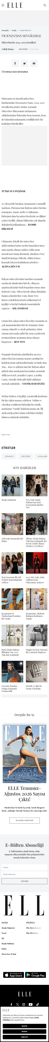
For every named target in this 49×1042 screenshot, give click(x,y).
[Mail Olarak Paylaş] (34, 63)
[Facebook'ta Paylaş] (15, 63)
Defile (4, 948)
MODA (5, 922)
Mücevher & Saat (9, 954)
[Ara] (44, 5)
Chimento (9, 456)
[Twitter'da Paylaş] (24, 63)
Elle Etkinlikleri (32, 933)
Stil (3, 938)
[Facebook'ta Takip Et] (11, 1004)
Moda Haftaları (8, 943)
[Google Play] (35, 975)
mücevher (25, 456)
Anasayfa (5, 30)
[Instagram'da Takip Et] (23, 1004)
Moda (14, 30)
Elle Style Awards (33, 928)
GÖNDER (24, 881)
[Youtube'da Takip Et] (30, 1004)
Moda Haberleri (25, 30)
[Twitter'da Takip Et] (17, 1004)
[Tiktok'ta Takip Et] (37, 1004)
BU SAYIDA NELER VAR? (24, 820)
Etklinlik (30, 922)
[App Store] (13, 975)
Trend (4, 933)
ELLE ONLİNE (23, 49)
